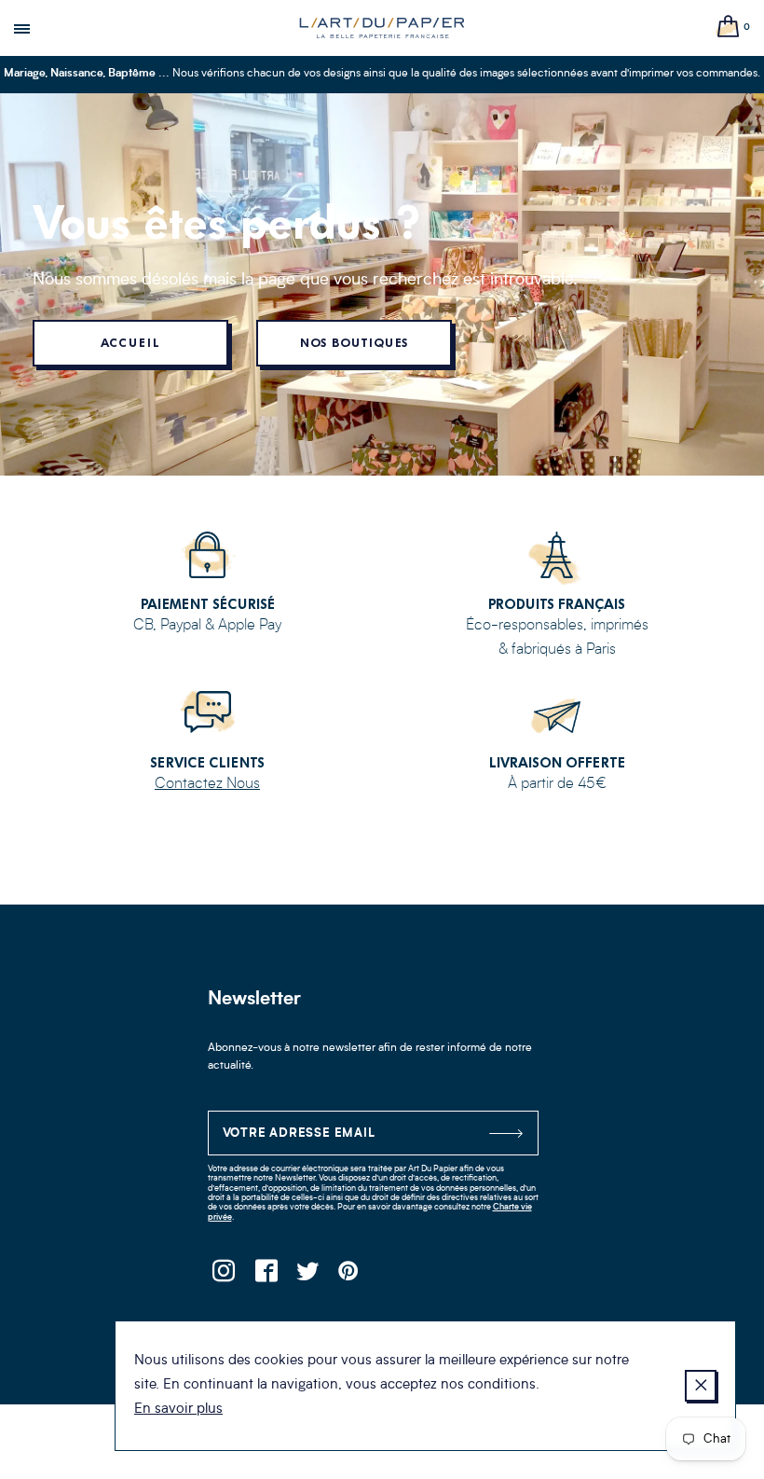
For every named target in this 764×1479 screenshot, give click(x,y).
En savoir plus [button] (178, 1410)
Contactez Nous (207, 784)
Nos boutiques (354, 343)
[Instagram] (224, 1276)
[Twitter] (308, 1276)
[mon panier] (728, 27)
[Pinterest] (350, 1276)
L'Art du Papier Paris (382, 28)
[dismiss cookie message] (700, 1386)
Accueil (130, 343)
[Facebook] (266, 1276)
